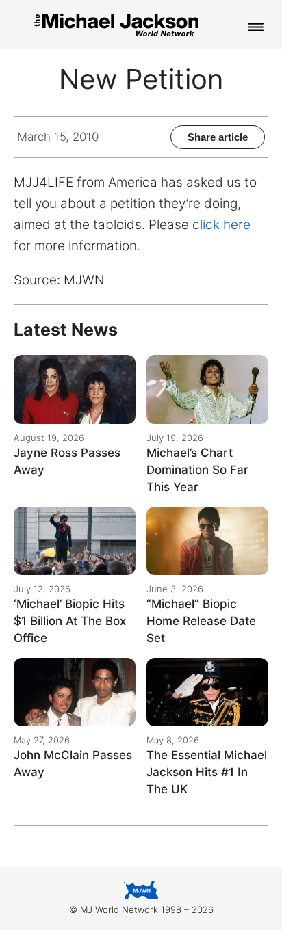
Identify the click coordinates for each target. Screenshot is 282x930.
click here (221, 224)
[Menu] (256, 28)
